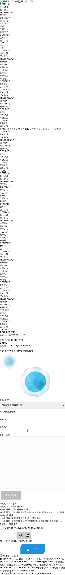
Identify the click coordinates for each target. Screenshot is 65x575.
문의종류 (4, 400)
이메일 (3, 427)
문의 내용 (5, 435)
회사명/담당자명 (8, 411)
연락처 (3, 419)
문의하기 (32, 549)
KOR (2, 43)
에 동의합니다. (25, 527)
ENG (2, 45)
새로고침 (27, 535)
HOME (3, 171)
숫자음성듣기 (20, 535)
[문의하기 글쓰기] (18, 1)
